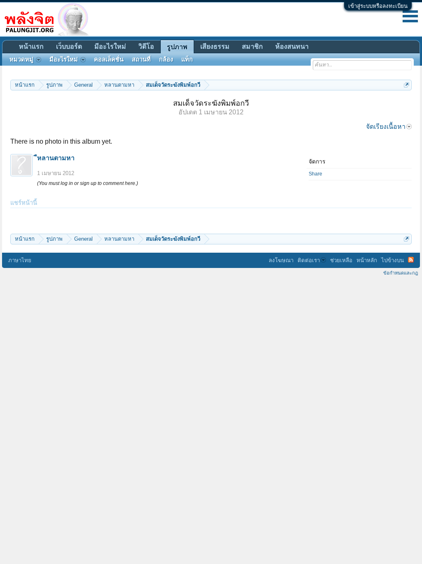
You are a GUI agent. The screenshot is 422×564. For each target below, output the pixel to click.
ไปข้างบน (392, 260)
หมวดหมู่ (21, 59)
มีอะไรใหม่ (110, 46)
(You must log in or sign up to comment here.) (87, 183)
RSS (411, 260)
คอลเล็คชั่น (109, 59)
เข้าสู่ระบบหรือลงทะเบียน (378, 6)
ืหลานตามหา (56, 157)
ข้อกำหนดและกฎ (400, 272)
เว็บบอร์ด (69, 46)
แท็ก (187, 59)
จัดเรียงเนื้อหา (386, 126)
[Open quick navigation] (406, 85)
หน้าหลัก (366, 260)
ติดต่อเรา (309, 260)
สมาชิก (252, 46)
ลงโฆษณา (281, 260)
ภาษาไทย (19, 260)
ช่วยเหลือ (341, 260)
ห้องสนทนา (292, 46)
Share (315, 174)
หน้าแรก (31, 46)
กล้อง (166, 59)
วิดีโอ (146, 46)
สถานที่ (141, 59)
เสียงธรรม (215, 46)
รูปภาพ (177, 46)
